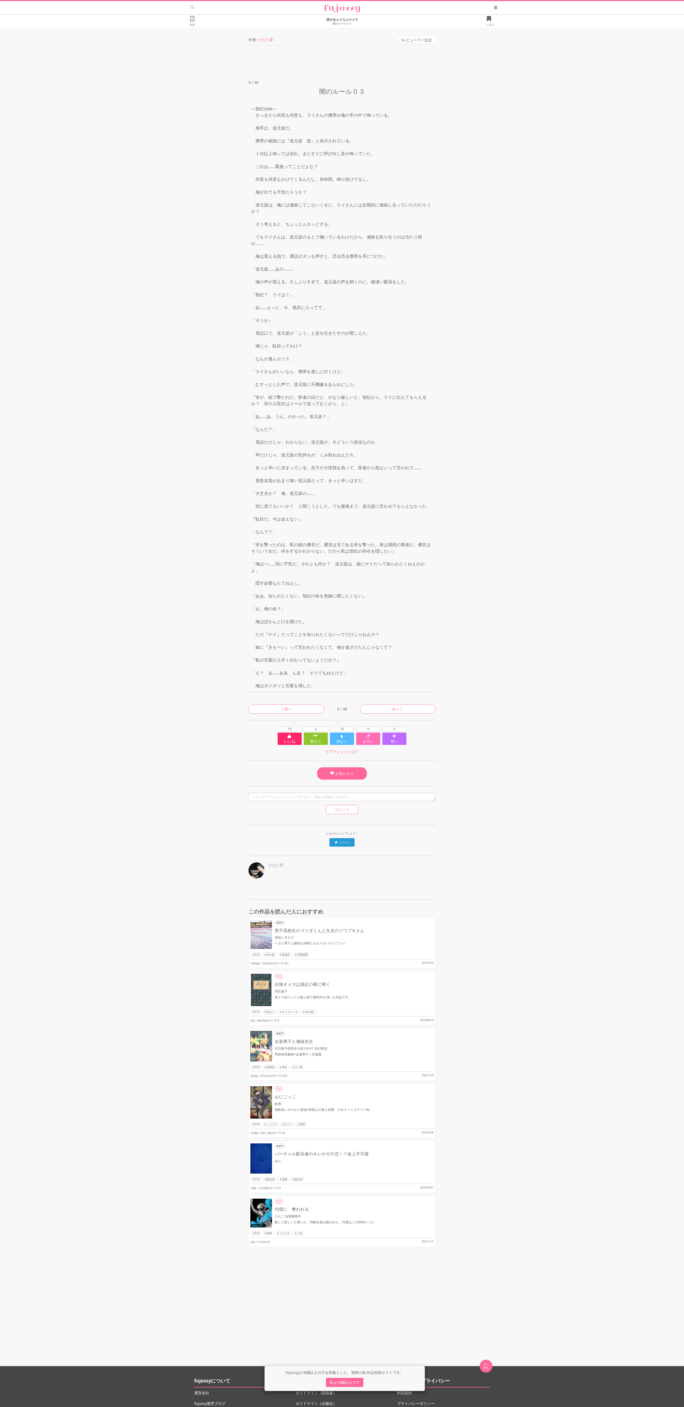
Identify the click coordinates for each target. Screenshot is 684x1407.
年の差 (271, 954)
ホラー (289, 1124)
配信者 (271, 1179)
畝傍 (278, 1103)
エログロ (284, 1233)
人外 (299, 1233)
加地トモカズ (284, 937)
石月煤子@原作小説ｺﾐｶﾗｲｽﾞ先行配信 (301, 1048)
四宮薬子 (281, 991)
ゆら (278, 1161)
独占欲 (298, 1179)
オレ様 (298, 1067)
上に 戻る (486, 1366)
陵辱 (269, 1233)
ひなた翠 (265, 39)
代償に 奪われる (292, 1209)
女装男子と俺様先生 (294, 1041)
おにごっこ (285, 1097)
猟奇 (302, 1124)
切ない (271, 1012)
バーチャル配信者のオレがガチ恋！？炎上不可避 (322, 1154)
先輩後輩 (302, 954)
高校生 (286, 954)
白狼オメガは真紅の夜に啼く (302, 984)
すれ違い (310, 1012)
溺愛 (284, 1179)
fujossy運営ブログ (210, 1403)
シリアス (272, 1124)
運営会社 (201, 1392)
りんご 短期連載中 (288, 1216)
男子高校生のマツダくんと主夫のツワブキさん (319, 930)
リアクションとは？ (342, 751)
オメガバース (290, 1012)
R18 (257, 954)
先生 (284, 1067)
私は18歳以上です (344, 1382)
